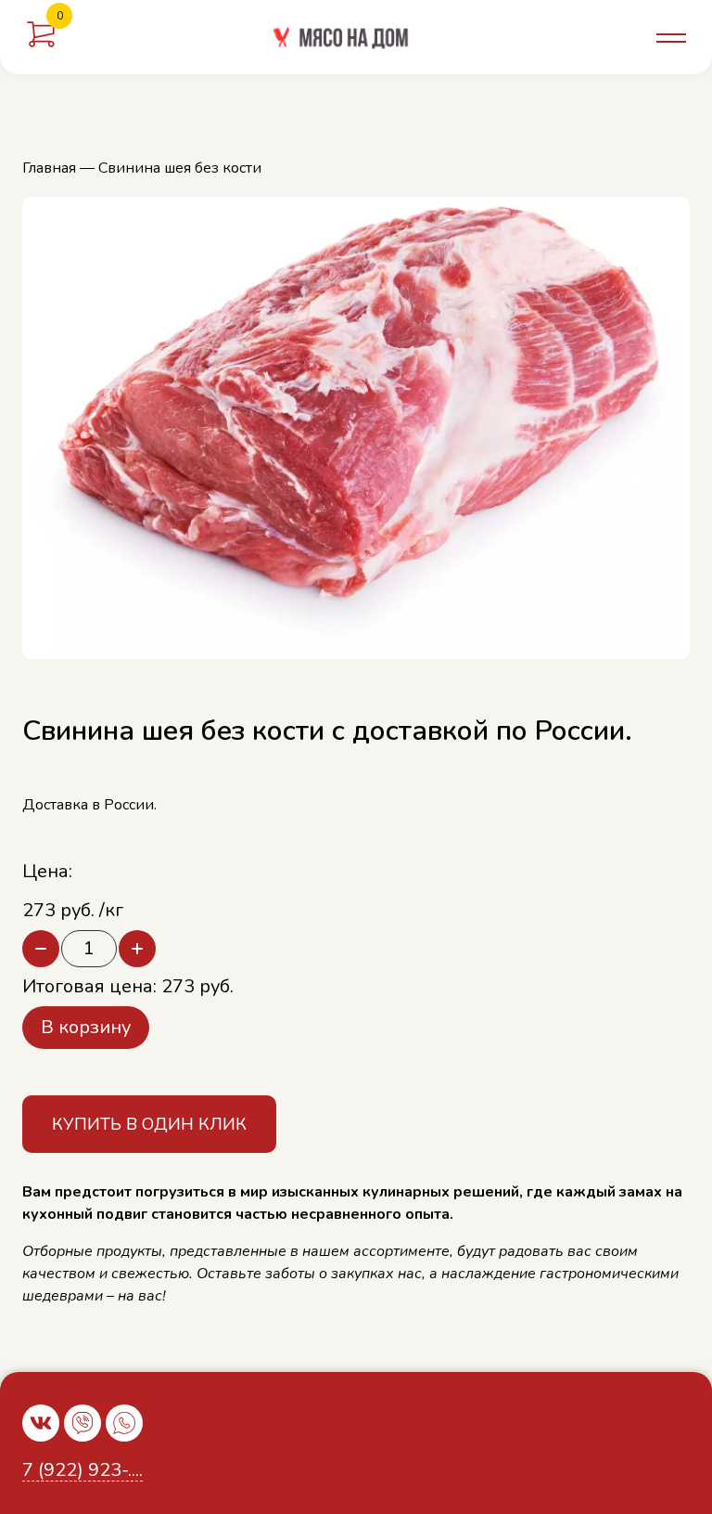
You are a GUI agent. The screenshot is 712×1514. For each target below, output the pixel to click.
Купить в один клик (149, 1124)
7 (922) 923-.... (82, 1471)
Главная (49, 168)
